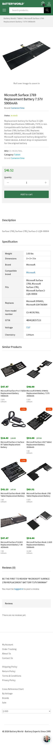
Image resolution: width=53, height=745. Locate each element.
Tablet (20, 18)
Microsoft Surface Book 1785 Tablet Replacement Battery (39, 494)
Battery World (10, 18)
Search (47, 10)
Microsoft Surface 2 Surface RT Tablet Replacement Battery (12, 444)
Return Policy (8, 671)
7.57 (28, 327)
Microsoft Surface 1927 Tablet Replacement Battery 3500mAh (39, 444)
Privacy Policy (8, 680)
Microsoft (30, 272)
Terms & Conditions (11, 675)
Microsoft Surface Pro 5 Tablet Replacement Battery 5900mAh (13, 393)
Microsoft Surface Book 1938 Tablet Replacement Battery (13, 494)
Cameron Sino (17, 107)
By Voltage (7, 693)
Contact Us (7, 658)
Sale (4, 702)
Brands (5, 698)
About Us (6, 653)
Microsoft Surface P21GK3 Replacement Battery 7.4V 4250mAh (12, 545)
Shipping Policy (9, 666)
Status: (7, 115)
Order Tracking (9, 649)
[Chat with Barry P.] (47, 739)
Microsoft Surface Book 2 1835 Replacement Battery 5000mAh (39, 545)
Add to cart (26, 194)
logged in (18, 588)
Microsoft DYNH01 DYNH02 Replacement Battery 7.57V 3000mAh (38, 393)
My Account (7, 644)
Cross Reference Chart (13, 689)
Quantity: (8, 177)
